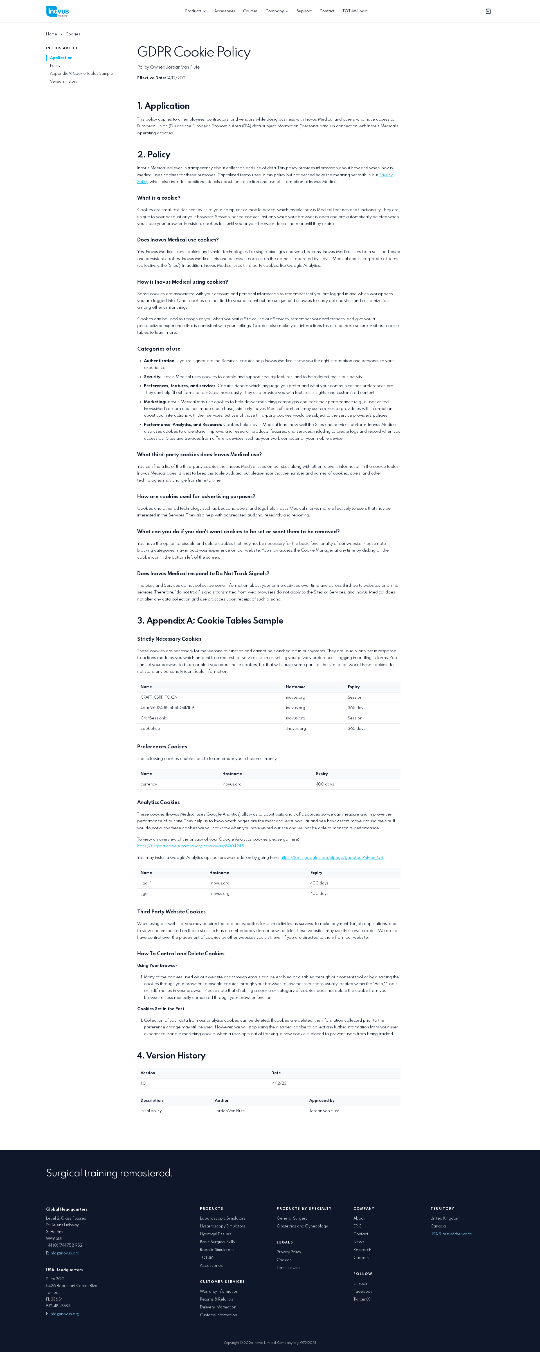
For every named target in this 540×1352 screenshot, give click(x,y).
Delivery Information (218, 1307)
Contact (327, 11)
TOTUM (206, 1258)
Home (51, 34)
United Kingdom (445, 1218)
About (359, 1218)
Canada (438, 1226)
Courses (250, 11)
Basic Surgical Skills (217, 1242)
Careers (361, 1258)
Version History (63, 81)
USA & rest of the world (451, 1234)
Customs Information (218, 1315)
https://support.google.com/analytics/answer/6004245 (190, 846)
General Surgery (292, 1218)
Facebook (363, 1292)
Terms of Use (288, 1268)
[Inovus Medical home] (58, 11)
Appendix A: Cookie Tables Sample (81, 74)
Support (304, 11)
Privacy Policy (289, 1252)
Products (193, 11)
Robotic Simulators (217, 1250)
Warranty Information (219, 1292)
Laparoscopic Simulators (223, 1218)
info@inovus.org (64, 1253)
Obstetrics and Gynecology (302, 1226)
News (359, 1242)
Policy (55, 66)
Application (61, 58)
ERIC (357, 1226)
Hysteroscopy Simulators (222, 1226)
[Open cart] (488, 11)
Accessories (224, 11)
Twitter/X (362, 1299)
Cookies (284, 1260)
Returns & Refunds (216, 1299)
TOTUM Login (355, 11)
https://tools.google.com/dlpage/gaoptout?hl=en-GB (332, 858)
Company (275, 11)
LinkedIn (361, 1284)
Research (362, 1250)
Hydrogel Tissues (215, 1234)
